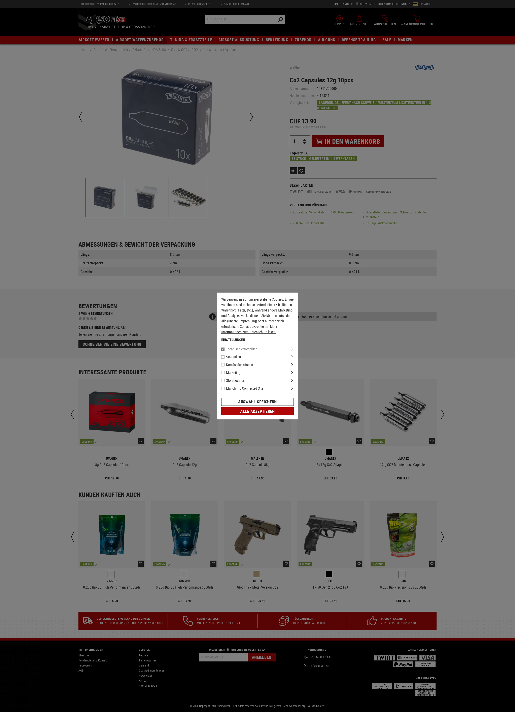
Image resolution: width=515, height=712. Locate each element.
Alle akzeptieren (257, 411)
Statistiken (233, 356)
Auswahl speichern (257, 401)
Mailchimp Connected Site (244, 388)
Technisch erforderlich (241, 349)
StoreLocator (235, 380)
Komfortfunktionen (239, 364)
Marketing (233, 372)
